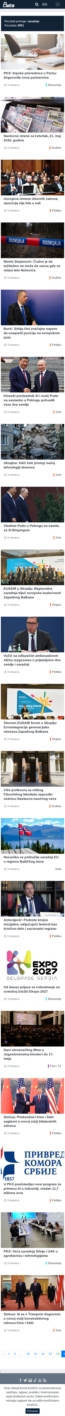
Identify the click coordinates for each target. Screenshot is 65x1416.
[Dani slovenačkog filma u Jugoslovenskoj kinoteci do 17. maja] (32, 1029)
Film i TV (55, 1066)
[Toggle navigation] (57, 4)
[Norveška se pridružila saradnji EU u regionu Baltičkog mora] (32, 836)
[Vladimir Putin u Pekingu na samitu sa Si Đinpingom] (32, 504)
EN (44, 4)
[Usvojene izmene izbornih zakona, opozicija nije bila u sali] (32, 177)
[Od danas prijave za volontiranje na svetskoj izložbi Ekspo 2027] (32, 966)
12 (42, 1353)
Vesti (58, 869)
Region (56, 604)
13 (50, 1353)
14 (57, 1353)
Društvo (56, 147)
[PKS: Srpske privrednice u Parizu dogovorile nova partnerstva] (32, 52)
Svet (58, 412)
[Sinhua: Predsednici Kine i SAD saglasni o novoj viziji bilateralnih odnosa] (32, 1096)
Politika (56, 210)
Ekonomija (54, 84)
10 (28, 1353)
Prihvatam (32, 1411)
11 (35, 1353)
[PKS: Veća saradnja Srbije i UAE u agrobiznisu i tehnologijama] (32, 1230)
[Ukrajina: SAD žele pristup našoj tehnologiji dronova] (32, 442)
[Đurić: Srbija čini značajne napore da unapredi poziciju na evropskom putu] (32, 307)
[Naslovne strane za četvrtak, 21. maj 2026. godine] (32, 115)
